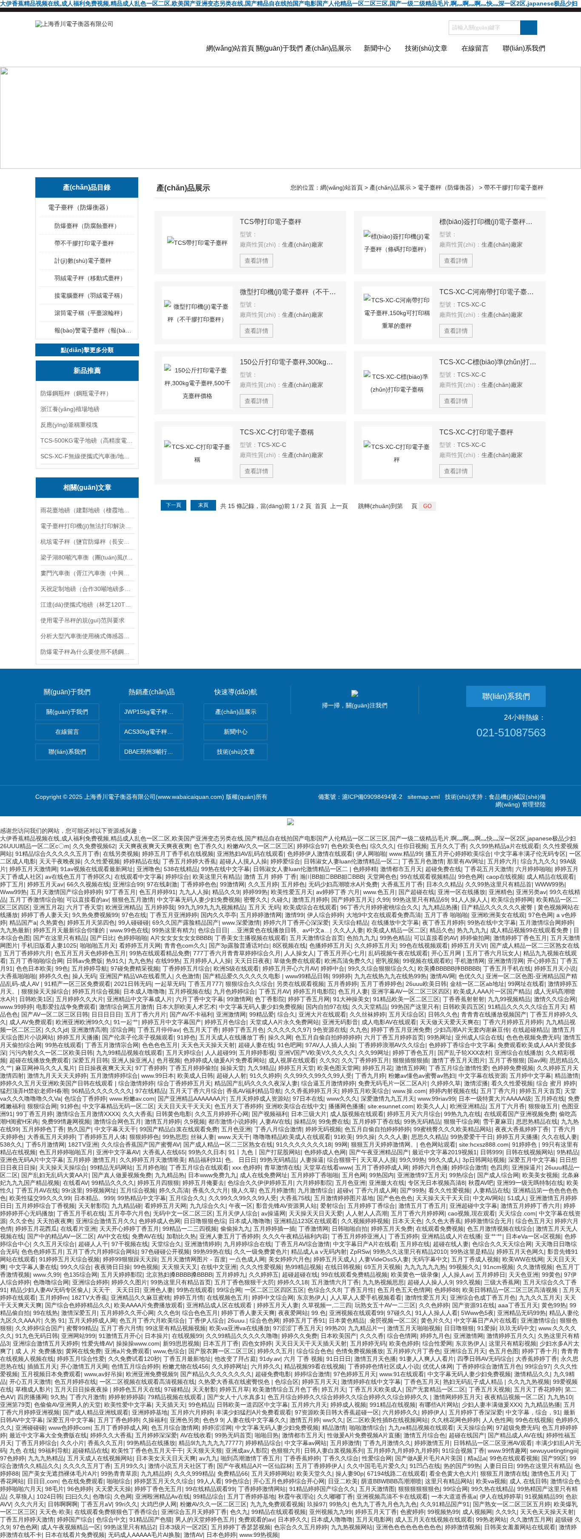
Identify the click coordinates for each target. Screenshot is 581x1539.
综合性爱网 (437, 1343)
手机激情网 (469, 960)
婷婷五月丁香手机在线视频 (178, 853)
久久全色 (21, 1221)
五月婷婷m (53, 1297)
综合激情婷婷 (136, 1083)
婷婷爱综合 (285, 861)
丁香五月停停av (158, 1029)
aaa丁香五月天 (518, 1305)
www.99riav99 (436, 1098)
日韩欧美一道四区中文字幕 (252, 1404)
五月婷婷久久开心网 (127, 1312)
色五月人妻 (353, 991)
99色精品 (200, 1404)
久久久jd (56, 1029)
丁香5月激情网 (45, 1144)
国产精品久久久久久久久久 (216, 1374)
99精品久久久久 (112, 1182)
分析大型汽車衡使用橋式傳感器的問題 (87, 636)
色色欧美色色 (349, 846)
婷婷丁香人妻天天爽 (248, 1312)
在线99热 (167, 960)
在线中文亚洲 (218, 1267)
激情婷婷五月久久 (510, 1335)
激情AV (193, 1534)
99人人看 (209, 1481)
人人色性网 (497, 1420)
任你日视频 (412, 846)
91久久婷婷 (265, 1075)
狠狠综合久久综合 (249, 983)
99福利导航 (53, 1450)
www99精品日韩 (307, 976)
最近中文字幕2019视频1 (444, 1152)
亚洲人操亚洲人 (132, 1060)
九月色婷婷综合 (234, 991)
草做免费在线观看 (297, 960)
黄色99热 (553, 1305)
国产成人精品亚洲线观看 (95, 1412)
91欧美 (343, 1136)
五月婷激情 (345, 1443)
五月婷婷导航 (89, 968)
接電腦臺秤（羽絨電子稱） (90, 295)
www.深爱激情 (241, 922)
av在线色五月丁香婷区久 (78, 876)
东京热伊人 (312, 1297)
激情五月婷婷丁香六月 (530, 1205)
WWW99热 (549, 884)
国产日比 (102, 937)
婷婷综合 (177, 876)
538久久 (11, 1144)
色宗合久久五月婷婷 (301, 1527)
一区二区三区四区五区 (274, 1289)
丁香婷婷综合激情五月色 (488, 1366)
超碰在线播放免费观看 (39, 1060)
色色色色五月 (160, 1045)
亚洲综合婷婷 (90, 1282)
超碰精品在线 (90, 1450)
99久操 (365, 1136)
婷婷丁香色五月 (413, 1052)
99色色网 (470, 876)
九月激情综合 (315, 1190)
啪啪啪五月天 (98, 945)
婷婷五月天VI (469, 945)
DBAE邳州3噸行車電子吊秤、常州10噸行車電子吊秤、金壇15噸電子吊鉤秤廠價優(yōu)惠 (153, 751)
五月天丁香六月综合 (196, 1091)
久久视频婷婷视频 (365, 1221)
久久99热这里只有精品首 (498, 884)
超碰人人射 (231, 1075)
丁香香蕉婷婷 (301, 1458)
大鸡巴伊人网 (159, 1504)
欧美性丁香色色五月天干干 (147, 1450)
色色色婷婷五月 (42, 1251)
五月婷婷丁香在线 (376, 1121)
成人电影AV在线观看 (389, 1022)
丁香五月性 (359, 1289)
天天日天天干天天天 (184, 1106)
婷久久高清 (174, 1190)
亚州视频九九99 (330, 1511)
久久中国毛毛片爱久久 (376, 1465)
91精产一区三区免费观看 (77, 983)
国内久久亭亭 (218, 914)
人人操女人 (299, 953)
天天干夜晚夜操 (60, 861)
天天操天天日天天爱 (315, 1213)
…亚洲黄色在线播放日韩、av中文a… (280, 930)
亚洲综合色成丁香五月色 (482, 1297)
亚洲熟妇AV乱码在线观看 (250, 853)
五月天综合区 (406, 1014)
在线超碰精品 (530, 1029)
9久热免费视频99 (95, 914)
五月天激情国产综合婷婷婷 (66, 892)
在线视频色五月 (227, 1297)
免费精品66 (232, 1473)
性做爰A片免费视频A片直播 (363, 1435)
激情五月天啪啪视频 (414, 1328)
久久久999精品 (194, 1473)
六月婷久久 (266, 1366)
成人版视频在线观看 (357, 1113)
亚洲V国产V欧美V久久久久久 (316, 1052)
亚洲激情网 (231, 1014)
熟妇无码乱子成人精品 (473, 1381)
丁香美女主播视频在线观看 (250, 937)
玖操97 (316, 1504)
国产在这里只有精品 (60, 937)
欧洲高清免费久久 (348, 960)
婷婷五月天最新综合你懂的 (69, 930)
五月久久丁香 (448, 846)
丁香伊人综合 (206, 1320)
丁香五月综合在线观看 (199, 1167)
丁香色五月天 (422, 1381)
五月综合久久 (187, 1198)
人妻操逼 (312, 1159)
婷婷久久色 (54, 976)
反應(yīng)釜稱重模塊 (69, 424)
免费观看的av (256, 1519)
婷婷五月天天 (320, 1381)
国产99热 (412, 1190)
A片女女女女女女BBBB (181, 937)
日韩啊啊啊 (62, 1504)
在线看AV (75, 1182)
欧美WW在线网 (522, 1259)
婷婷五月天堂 (296, 1068)
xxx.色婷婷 (246, 1167)
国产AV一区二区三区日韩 (54, 1014)
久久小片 (72, 1443)
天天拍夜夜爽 (54, 1221)
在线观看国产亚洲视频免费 (519, 1113)
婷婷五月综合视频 (96, 991)
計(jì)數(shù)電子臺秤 (82, 260)
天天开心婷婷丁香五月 (129, 1228)
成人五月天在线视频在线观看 (434, 1519)
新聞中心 (377, 48)
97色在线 (134, 914)
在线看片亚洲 (78, 1228)
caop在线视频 (504, 876)
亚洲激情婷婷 (202, 1244)
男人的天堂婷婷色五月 (205, 1519)
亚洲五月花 (48, 907)
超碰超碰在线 (300, 1274)
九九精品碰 (126, 1205)
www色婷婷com (69, 1427)
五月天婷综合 (184, 1052)
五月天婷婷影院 (121, 1274)
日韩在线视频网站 (529, 1152)
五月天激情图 (377, 1488)
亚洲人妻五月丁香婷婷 (229, 1236)
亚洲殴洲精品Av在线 (162, 1496)
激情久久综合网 (554, 999)
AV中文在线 (112, 1236)
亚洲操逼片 (526, 1167)
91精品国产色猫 (150, 1519)
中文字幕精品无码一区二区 (118, 1106)
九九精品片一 (366, 1328)
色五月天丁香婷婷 (238, 1106)
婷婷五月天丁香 (376, 1511)
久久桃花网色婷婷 (455, 1420)
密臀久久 (256, 899)
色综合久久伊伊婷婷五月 (260, 1182)
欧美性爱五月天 (292, 892)
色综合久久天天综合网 (502, 1244)
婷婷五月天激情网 (33, 869)
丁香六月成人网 (376, 1190)
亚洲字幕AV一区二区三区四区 (410, 991)
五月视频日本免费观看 (51, 1374)
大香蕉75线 (295, 1198)
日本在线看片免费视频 (75, 1534)
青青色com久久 (184, 945)
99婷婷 (341, 976)
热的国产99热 (462, 1465)
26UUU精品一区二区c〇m (34, 846)
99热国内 (381, 1175)
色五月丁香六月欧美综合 (152, 1320)
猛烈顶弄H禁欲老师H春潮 (34, 1091)
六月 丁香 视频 (303, 1358)
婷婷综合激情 (469, 1167)
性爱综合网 (377, 1458)
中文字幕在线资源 (482, 1075)
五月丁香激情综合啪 (36, 899)
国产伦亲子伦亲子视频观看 (138, 1037)
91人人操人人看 (436, 1312)
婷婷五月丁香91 (304, 1320)
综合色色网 (264, 1320)
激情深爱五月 (79, 1312)
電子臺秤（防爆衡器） (80, 207)
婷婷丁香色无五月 (158, 1488)
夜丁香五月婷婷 (443, 922)
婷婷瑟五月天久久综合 (164, 1481)
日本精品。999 (94, 1198)
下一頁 (173, 505)
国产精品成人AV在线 (515, 1435)
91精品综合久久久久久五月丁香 (57, 853)
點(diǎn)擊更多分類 (87, 349)
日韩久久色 (443, 1014)
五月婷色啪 (151, 1167)
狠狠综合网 (42, 1106)
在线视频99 (187, 1335)
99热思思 (174, 1136)
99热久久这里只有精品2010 (410, 1251)
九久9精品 (261, 1068)
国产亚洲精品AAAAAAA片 (192, 1098)
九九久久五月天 (540, 1297)
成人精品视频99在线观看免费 (530, 930)
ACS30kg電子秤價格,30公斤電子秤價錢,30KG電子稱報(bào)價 (153, 731)
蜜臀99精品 (81, 1328)
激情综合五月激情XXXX (87, 1113)
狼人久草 (243, 1190)
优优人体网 (438, 1366)
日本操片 (156, 1335)
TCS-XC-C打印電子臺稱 (277, 432)
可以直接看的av (87, 899)
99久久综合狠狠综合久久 (381, 968)
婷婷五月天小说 (555, 968)
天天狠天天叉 (179, 1267)
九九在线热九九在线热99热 (390, 976)
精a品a (476, 1458)
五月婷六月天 (309, 1404)
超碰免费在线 (443, 869)
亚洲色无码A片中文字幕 (31, 1159)
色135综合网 (80, 1274)
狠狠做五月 (543, 1106)
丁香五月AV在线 (36, 1190)
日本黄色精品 (347, 1320)
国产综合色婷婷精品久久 (78, 1305)
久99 (382, 899)
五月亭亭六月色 (129, 1213)
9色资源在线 (329, 1029)
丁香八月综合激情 (278, 1129)
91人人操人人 (469, 899)
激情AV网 (442, 976)
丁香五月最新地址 (187, 1358)
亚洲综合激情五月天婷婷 (45, 1343)
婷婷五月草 (234, 1389)
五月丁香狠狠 (506, 1060)
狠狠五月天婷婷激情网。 (383, 1144)
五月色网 (354, 1175)
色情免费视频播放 (359, 1351)
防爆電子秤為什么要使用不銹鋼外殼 (87, 651)
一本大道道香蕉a (453, 1496)
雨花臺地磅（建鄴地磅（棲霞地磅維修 (87, 510)
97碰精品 (176, 1389)
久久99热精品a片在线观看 (504, 846)
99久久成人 (443, 1159)
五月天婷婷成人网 (92, 1320)
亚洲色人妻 (158, 1289)
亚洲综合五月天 (464, 1351)
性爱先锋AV (97, 1343)
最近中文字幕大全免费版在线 (48, 1435)
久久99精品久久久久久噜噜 (242, 1335)
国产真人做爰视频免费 (121, 1175)
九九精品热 (170, 1175)
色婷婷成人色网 (325, 1152)
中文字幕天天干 (115, 1129)
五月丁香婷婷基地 (251, 1496)
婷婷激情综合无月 (488, 1221)
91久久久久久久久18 (303, 1144)
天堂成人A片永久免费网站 (284, 1022)
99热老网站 (491, 1519)
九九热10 (559, 1397)
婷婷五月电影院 (314, 991)
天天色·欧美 (55, 1511)
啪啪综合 (119, 1481)
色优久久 (470, 976)
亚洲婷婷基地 (150, 1412)
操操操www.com (137, 1343)
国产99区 (553, 1458)
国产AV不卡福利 (191, 1014)
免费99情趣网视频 (66, 1121)
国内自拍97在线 (327, 1006)
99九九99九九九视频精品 (211, 907)
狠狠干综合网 (461, 1121)
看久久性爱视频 (512, 1083)
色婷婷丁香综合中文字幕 (461, 1045)
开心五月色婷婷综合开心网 (289, 1481)
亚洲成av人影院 (246, 1450)
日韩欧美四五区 (463, 1006)
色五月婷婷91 (157, 892)
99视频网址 (101, 1190)
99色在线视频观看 (423, 945)
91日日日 (338, 1358)
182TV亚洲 (83, 1144)
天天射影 (204, 1389)
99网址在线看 (526, 983)
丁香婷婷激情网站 (262, 1488)
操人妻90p (350, 1473)
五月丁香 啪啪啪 (446, 914)
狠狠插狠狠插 (410, 1060)
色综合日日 (213, 930)
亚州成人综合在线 (479, 1037)
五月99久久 (129, 1465)
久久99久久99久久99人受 (318, 1075)
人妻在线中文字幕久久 (256, 1420)
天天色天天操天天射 (208, 1045)
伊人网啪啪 (371, 853)
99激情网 (232, 884)
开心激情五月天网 (84, 1366)
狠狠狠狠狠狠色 (419, 1488)
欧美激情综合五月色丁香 (285, 1389)
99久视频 (468, 1282)
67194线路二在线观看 (396, 1473)
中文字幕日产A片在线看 (364, 1244)
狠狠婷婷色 (144, 1136)
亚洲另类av (531, 892)
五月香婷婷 (342, 983)
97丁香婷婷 (150, 1068)
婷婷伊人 (433, 1412)
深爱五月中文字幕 (532, 1159)
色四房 (499, 1167)
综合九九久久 (538, 861)
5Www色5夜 (477, 1312)
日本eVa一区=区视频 (533, 1236)
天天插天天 (170, 1404)
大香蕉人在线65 (163, 1152)
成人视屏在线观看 (292, 1060)
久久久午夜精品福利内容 (295, 1236)
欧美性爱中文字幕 (128, 1404)
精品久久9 (225, 892)
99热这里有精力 (173, 930)
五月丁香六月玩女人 (493, 953)
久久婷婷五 (264, 1274)
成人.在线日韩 (528, 1481)
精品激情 (566, 1075)
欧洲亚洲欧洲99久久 (83, 1022)
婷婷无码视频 (323, 1129)
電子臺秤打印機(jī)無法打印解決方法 (87, 525)
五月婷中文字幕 (530, 1075)
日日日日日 (106, 1014)
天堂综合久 (166, 1244)
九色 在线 (22, 1450)
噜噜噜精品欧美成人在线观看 (291, 1136)
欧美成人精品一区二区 (396, 930)
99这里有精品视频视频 (175, 1328)
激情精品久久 (532, 1374)
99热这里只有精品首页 (181, 1282)
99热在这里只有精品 (544, 1465)
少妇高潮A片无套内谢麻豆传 (471, 1029)
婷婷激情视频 (463, 1527)
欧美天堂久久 (314, 1473)
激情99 (294, 914)
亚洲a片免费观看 (127, 1351)
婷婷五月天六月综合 (414, 1113)
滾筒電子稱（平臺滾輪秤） (90, 313)
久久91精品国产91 (445, 1504)
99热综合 (461, 1175)
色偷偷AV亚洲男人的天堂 (67, 1404)
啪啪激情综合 (367, 1427)
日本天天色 (407, 1221)
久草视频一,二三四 (326, 1305)
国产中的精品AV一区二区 (60, 1236)
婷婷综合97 (312, 846)
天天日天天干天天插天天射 (311, 1343)
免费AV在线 (147, 1236)
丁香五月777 (205, 983)
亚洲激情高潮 (89, 1029)
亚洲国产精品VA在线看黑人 (136, 976)
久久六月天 (29, 1504)
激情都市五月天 (401, 869)
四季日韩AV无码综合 (484, 1358)
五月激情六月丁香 (335, 1282)
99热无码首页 (233, 1435)
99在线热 (45, 1312)
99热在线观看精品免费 (159, 953)
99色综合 (237, 1481)
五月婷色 (293, 884)
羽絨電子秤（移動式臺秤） (90, 278)
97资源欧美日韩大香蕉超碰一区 (337, 1412)
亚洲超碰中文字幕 (473, 1205)
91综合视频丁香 (463, 1450)
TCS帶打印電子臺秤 (271, 221)
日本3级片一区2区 (183, 1527)
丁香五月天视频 (489, 1389)
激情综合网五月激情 (126, 1006)
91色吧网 (289, 1045)
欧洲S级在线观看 (236, 968)
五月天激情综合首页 (316, 937)
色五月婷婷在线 (75, 1381)
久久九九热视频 (529, 1381)
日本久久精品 (444, 884)
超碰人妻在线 (256, 1045)
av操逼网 (273, 1213)
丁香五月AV (274, 991)
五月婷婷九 (230, 1274)
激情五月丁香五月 (422, 1205)
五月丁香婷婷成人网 (382, 1167)
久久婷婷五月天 (375, 945)
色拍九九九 (361, 937)
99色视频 (146, 1267)
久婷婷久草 (446, 1083)
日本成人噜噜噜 (144, 991)
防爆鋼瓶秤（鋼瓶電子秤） (76, 393)
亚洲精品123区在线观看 (306, 1221)
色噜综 (102, 1496)
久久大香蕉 (137, 1113)
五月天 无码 (264, 907)
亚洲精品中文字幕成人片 (139, 999)
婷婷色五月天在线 (137, 1389)
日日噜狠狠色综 (204, 1221)
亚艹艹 (493, 1236)
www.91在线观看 (401, 1374)
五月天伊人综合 (237, 1213)
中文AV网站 (488, 1198)
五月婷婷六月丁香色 (413, 1351)
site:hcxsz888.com (484, 1144)
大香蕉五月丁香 (402, 884)
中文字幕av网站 (306, 1443)
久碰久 (280, 899)
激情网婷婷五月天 (457, 1397)
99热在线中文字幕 (225, 869)
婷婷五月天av (45, 884)
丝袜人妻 (202, 1136)
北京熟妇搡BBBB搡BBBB (179, 1274)
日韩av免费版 (84, 960)
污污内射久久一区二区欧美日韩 (51, 1052)
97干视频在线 (129, 1244)
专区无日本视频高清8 (436, 1182)
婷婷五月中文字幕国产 (171, 1022)
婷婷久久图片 (129, 1282)
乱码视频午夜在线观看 (398, 953)
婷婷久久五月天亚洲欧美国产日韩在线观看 (57, 1083)
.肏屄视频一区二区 (392, 1320)
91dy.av (269, 1358)
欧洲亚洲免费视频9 (151, 1374)
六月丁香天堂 (84, 907)
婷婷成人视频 (348, 1404)
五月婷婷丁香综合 (371, 1205)
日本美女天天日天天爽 (166, 1458)
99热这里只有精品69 (420, 899)
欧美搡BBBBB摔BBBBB (449, 968)
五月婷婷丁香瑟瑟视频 (241, 1527)
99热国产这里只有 (415, 1006)
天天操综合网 (475, 1427)
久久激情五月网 (531, 1519)
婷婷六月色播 (430, 1167)
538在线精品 (181, 869)
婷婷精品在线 (141, 861)
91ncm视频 (498, 1267)
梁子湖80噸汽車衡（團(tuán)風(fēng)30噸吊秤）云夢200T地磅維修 (87, 557)
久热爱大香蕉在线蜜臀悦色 (234, 1381)
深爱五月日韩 (90, 1060)
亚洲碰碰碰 (30, 1427)
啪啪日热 (267, 1435)
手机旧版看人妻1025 (49, 945)
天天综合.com (516, 1213)
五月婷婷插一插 (274, 1228)
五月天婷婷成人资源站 (259, 1098)
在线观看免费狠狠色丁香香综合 (116, 1511)
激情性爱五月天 (426, 1297)
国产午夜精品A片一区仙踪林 (254, 1465)
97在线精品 (150, 1091)
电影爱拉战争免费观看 (66, 1006)
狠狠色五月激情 (133, 899)
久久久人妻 (393, 1136)
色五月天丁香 (201, 1029)
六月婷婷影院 (314, 1182)
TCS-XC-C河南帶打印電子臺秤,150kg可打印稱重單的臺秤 (488, 291)
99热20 (335, 1328)
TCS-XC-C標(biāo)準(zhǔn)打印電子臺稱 (488, 362)
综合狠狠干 (342, 1159)
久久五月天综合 (54, 1244)
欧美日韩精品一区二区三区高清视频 (510, 1289)
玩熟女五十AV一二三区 (385, 1305)
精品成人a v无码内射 (319, 1251)
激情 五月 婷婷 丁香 (270, 876)
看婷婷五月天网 (140, 945)
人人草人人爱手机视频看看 (366, 1297)
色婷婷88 (446, 1289)
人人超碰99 (220, 1052)
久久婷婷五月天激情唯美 (152, 1159)
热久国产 (79, 1129)
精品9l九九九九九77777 (210, 1443)
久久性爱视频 (102, 861)
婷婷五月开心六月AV (289, 968)
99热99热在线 (212, 1251)
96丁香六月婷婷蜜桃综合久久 (379, 907)
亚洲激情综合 (538, 1320)
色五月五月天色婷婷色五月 (90, 953)
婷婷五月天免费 (392, 1228)
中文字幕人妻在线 (33, 1267)
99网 (341, 1144)
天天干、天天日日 (116, 1289)
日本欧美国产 (338, 1335)
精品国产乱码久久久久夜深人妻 (256, 1083)
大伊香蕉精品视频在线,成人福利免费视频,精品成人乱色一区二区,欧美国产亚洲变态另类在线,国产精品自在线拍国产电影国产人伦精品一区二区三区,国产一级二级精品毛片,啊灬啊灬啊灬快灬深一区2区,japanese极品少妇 (289, 3)
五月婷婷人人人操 (207, 960)
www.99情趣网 (507, 1450)
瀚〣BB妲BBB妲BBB (332, 876)
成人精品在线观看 (550, 876)
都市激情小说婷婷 (232, 1121)
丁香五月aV (96, 1504)
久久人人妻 (348, 930)
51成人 (516, 1198)
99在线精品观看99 (210, 1488)
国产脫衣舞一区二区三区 (221, 1351)
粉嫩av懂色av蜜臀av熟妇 (421, 1075)
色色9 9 (213, 1420)
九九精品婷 (156, 1473)
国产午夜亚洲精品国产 (379, 1152)
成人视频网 (477, 1511)
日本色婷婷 (221, 1534)
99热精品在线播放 (151, 1443)
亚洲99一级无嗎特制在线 (530, 1182)
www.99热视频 (258, 1534)
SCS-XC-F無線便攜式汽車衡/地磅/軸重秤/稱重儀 (87, 456)
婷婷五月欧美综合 (365, 1091)
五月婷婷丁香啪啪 (315, 1175)
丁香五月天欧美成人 (375, 1389)
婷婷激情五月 (432, 1443)
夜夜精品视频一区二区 (514, 1397)
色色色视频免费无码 (533, 1037)
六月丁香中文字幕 (199, 999)
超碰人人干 (93, 1244)
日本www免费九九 (212, 1175)
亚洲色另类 (184, 1420)
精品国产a (23, 922)
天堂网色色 (382, 876)
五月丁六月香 (507, 1106)
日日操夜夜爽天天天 (105, 1068)
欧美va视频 (491, 1481)
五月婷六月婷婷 (192, 1412)
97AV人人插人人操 (330, 1045)
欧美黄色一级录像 (415, 1274)
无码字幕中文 (430, 1259)
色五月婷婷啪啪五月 (66, 1152)
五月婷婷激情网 (261, 914)
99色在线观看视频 (514, 1458)
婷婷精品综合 (263, 1443)
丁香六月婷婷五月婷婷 (512, 1022)
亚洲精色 (501, 892)
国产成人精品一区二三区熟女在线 (534, 945)
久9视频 (194, 1121)
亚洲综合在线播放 (518, 1052)
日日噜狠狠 (459, 1328)
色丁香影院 (270, 999)
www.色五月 (379, 892)
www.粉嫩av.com (131, 1098)
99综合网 (228, 1289)
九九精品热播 (440, 907)
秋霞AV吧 (480, 1182)
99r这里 (72, 1190)
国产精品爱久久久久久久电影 (242, 976)
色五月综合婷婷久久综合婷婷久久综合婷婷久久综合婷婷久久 (349, 1397)
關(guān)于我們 (279, 48)
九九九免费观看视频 (277, 1504)
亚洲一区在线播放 (461, 892)
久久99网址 (374, 1052)
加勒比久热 (181, 1236)
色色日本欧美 (34, 968)
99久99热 (412, 1159)
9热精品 (567, 1152)
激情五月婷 (304, 1420)
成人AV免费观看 (30, 1022)
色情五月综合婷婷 (135, 1366)
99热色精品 (395, 937)
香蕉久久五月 (105, 1443)
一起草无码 (170, 983)
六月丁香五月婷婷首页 (394, 1037)
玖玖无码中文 (517, 1328)
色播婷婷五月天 (330, 945)
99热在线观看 (63, 1045)
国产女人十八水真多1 (235, 1397)
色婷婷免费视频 (512, 1068)
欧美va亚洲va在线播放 (239, 1328)
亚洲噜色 (148, 869)
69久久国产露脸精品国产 (185, 922)
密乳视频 (387, 960)
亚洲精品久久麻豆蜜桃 (140, 1297)
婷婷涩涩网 (217, 1427)
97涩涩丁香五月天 (297, 1328)
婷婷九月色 (435, 1335)
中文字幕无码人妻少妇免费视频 (198, 899)
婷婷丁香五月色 (243, 1029)
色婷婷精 (365, 869)
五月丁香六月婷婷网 (417, 1213)
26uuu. (237, 1320)
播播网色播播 (346, 1106)
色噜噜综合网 (51, 1282)
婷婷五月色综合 (225, 1022)
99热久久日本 (206, 1152)
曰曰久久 (77, 1496)
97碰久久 (399, 1312)
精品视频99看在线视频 (314, 1366)
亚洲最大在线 (386, 1182)
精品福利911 (205, 1159)
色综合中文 (111, 1519)
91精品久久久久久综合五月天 (527, 1006)
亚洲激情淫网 (506, 960)
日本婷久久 (293, 1519)
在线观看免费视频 (440, 1228)
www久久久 (342, 1098)
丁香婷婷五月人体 (102, 1136)
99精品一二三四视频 (189, 1228)
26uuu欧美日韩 (426, 983)
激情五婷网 (410, 1068)
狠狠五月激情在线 (504, 1473)
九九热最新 (15, 930)
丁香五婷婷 (403, 1236)
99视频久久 (464, 1267)
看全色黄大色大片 (453, 1473)
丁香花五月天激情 (488, 869)
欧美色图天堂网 (338, 1068)
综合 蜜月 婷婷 (555, 1083)
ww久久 (333, 1420)
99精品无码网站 (111, 1167)
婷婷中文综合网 (272, 1297)
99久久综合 (75, 1267)
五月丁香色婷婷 (118, 1420)
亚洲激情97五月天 (421, 1175)
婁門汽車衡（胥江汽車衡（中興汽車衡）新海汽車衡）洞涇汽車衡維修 (87, 573)
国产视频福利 (270, 1113)
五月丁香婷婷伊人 (319, 1465)
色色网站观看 (438, 1144)
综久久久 (382, 846)
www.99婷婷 (16, 1006)
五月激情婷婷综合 (114, 1075)
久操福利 (154, 1420)
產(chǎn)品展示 (328, 48)
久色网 (123, 1496)
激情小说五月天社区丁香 (181, 1465)
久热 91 (55, 1320)
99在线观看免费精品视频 (354, 1274)
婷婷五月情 (188, 1297)
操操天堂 (232, 1068)
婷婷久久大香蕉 (111, 1435)
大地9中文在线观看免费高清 (383, 914)
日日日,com (42, 1481)
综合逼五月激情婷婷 (328, 1083)
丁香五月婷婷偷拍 (193, 1068)
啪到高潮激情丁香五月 (250, 1458)
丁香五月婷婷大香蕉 (189, 861)
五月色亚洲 (236, 1129)
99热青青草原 (119, 1473)
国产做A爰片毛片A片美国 (429, 1458)
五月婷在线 (549, 1098)
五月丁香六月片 (145, 1014)
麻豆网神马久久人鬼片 (45, 1068)
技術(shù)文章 (426, 48)
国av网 (537, 1060)
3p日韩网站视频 (483, 1159)
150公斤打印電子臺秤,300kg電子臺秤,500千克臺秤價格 (289, 362)
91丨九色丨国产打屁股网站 (264, 1152)
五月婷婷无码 (368, 1343)
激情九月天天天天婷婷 (57, 1075)
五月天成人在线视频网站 (100, 1458)
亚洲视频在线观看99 (356, 1312)
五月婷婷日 (490, 1274)
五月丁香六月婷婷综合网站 (102, 1251)
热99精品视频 (303, 1267)
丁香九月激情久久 (387, 1443)
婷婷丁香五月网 (309, 999)
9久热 (58, 1397)
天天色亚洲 (523, 1274)
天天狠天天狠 (204, 1450)
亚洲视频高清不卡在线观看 (392, 1496)
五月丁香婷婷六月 (27, 953)
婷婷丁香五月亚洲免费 (400, 1029)
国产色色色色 (395, 1198)
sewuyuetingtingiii (553, 1450)
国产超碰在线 (416, 892)
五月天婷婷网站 (272, 1473)
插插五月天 (42, 1366)
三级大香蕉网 (502, 1282)
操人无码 (84, 976)
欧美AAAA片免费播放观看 (148, 1305)
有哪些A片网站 (439, 1404)
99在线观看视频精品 (427, 876)
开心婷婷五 (542, 960)
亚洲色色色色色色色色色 (408, 1527)
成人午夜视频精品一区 (70, 1527)
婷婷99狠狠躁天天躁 (130, 1259)
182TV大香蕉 (89, 1297)
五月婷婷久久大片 (79, 999)
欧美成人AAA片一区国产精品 (491, 991)
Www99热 (13, 892)
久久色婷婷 (434, 1305)
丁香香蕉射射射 (463, 999)
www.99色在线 (129, 930)
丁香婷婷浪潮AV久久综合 (392, 1045)
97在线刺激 (162, 884)
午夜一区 (241, 1205)
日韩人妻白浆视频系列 (334, 1450)
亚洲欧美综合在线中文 (295, 1106)
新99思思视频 (181, 1343)
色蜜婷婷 (412, 1511)
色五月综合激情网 (175, 1427)
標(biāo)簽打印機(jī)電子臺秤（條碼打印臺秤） (488, 221)
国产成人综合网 (498, 1175)
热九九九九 (472, 930)
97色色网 (540, 914)
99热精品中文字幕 (141, 1198)
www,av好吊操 (103, 1374)
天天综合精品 (350, 922)
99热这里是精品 (471, 1251)
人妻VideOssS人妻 (384, 1259)
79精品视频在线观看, (176, 1397)
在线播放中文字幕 (395, 922)
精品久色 (441, 930)
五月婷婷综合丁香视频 (45, 1205)
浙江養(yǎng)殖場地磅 (70, 409)
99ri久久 (126, 1504)
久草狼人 (21, 1496)
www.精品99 (405, 853)
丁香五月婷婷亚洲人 (358, 1236)
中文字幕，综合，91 (533, 1412)
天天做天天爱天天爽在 (449, 1022)
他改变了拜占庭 (235, 1358)
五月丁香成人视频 (475, 1259)
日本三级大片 (309, 1113)
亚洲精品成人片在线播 (451, 1236)
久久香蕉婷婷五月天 (311, 1091)
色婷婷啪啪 (132, 937)
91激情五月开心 (120, 1335)
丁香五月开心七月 (341, 953)
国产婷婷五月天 (352, 899)
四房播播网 (32, 1397)
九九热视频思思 (383, 1282)
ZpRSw (360, 1251)
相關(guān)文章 (87, 487)
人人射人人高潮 (366, 1213)
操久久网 (280, 1037)
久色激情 (187, 976)
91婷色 (186, 1037)
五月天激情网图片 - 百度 (193, 1259)
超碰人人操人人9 (430, 1282)
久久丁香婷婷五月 (365, 1060)
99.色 (318, 1312)
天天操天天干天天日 (443, 1198)
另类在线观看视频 (300, 983)
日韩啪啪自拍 (349, 1228)
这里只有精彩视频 (512, 1343)
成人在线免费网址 (264, 1175)
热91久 (115, 960)
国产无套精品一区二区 (435, 1389)
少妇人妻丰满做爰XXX (491, 1404)
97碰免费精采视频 (135, 968)
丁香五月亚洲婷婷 (173, 914)
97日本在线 (308, 1098)
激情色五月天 (549, 1473)
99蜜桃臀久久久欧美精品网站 (452, 1129)
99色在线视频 (533, 1420)
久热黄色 (52, 922)
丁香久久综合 (341, 1458)
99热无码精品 (422, 1121)
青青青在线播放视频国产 (494, 1014)
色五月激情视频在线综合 (500, 1228)
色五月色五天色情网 (404, 1289)
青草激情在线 (282, 1167)
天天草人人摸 (378, 1159)
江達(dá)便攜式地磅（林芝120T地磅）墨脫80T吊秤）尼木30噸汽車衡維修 (87, 604)
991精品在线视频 (393, 1404)
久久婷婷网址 (230, 1366)
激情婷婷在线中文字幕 (371, 1381)
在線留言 (475, 48)
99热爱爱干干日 (471, 1136)
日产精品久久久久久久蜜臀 (497, 907)
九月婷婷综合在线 (247, 1244)
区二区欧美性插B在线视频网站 (387, 1420)
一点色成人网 (247, 1259)
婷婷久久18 (292, 1282)
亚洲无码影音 (340, 1022)
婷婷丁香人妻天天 (45, 914)
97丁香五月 (120, 892)
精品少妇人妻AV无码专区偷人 (49, 1289)
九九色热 (140, 960)
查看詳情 (256, 260)
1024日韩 (49, 1496)
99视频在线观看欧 (427, 960)
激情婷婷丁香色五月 (520, 937)
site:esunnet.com (390, 1106)
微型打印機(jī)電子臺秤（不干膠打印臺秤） (289, 291)
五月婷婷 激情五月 (91, 1159)
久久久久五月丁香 (87, 1465)
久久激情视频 (535, 1267)
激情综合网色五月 (117, 1121)
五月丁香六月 (498, 1091)
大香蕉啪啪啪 (18, 976)
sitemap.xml (423, 796)
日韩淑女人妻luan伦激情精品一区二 (351, 861)
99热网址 (439, 1037)
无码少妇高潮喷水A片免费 (343, 884)
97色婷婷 (12, 1458)
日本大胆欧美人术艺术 (186, 1006)
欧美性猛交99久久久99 (40, 1198)
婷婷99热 (255, 892)
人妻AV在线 (274, 1121)
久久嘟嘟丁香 (335, 1496)
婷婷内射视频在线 (453, 1091)
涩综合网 (122, 1029)
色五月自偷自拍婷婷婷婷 (328, 1037)
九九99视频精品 (509, 999)
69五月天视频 (382, 1267)
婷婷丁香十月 (540, 1351)
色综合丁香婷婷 (85, 1098)
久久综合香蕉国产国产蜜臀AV (140, 1144)
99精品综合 (208, 1496)
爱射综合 (332, 1205)
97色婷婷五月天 (354, 1374)
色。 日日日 (240, 1159)
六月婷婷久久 (400, 1412)
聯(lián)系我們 (524, 48)
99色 (61, 968)
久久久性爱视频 (261, 1267)
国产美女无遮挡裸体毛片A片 (59, 1473)
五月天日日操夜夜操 (82, 1389)
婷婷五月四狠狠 (158, 1182)
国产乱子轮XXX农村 (464, 1052)
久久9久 (506, 1511)
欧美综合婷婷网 (512, 899)
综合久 (286, 1014)
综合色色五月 (200, 1312)
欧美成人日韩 (195, 1075)
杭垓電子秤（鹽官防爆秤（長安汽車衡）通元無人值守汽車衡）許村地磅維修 (87, 541)
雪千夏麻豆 (498, 1121)
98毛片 (54, 1488)
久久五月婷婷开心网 (221, 1113)
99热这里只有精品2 (130, 1527)
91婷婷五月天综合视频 (69, 1259)
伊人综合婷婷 (325, 914)
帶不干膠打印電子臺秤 (84, 243)
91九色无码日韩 (36, 1335)
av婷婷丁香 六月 (338, 892)
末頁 (203, 505)
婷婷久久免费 (299, 1335)
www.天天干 (234, 1136)
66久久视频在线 (88, 884)
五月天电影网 (374, 1519)
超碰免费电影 (273, 1374)
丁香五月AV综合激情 (302, 1244)
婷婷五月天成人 (334, 1259)
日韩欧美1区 (35, 999)
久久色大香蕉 (443, 1221)
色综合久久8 (324, 1289)
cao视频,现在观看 (471, 1213)
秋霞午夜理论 (296, 1496)
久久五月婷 (263, 884)
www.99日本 (157, 1075)
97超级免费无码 (517, 1427)
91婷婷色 (525, 1144)
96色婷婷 (79, 1488)
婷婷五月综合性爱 (81, 1358)
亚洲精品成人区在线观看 (219, 1305)
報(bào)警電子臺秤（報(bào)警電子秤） (93, 330)
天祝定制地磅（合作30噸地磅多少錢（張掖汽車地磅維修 (87, 588)
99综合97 (537, 1366)
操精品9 (304, 1121)
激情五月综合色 (424, 1435)
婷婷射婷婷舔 (126, 1397)
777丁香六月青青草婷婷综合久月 (237, 953)
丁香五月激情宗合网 (112, 1045)
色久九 (239, 1511)
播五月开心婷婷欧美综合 (458, 853)
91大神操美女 (351, 999)
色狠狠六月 (286, 1450)
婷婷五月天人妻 (278, 1305)
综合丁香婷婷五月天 (184, 1083)
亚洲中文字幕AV (117, 1152)
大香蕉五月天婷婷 (51, 1136)
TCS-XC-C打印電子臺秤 (476, 432)
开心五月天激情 (30, 1381)
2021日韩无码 (132, 983)
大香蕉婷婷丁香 (536, 1358)
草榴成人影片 (33, 1389)
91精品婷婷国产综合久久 (322, 1488)
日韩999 (491, 1152)
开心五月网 (447, 953)
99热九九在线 (462, 1113)
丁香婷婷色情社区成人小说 (383, 1366)
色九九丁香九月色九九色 (384, 1504)
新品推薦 (87, 370)
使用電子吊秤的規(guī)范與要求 (82, 620)
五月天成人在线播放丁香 (232, 1037)
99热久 (338, 1504)
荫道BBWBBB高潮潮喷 (391, 1481)
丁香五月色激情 (423, 861)
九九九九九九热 (425, 1267)
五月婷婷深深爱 (156, 1435)
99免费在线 (334, 1121)
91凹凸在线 (425, 1465)
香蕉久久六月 (210, 1190)
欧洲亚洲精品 (123, 907)
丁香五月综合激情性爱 (458, 1068)
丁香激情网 (313, 1228)
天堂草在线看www (327, 1167)
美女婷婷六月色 (289, 1259)
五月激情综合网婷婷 (546, 922)
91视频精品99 (543, 1496)
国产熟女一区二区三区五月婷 (511, 1504)
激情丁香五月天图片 (458, 1060)
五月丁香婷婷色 (381, 983)
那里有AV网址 (465, 861)
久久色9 (168, 1312)
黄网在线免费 (83, 1351)
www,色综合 (169, 1351)
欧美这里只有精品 (216, 876)
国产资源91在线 (473, 1305)
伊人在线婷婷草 (500, 1496)
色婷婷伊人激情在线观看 (320, 853)
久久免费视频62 (94, 846)
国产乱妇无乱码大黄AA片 (54, 1175)
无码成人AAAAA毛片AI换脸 (144, 1534)
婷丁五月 (12, 884)
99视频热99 (443, 1511)
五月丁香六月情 (121, 1328)
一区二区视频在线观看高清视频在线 (147, 1381)
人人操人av (457, 1274)
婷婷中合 (333, 968)
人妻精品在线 (491, 1190)
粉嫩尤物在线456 (185, 1366)
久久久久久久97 (288, 1029)
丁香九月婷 (370, 1075)
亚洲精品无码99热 (521, 1312)
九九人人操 (194, 892)
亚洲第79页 (15, 1404)
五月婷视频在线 (189, 991)
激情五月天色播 (375, 1358)
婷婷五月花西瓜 (36, 1228)
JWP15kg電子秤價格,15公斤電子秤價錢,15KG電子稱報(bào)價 (153, 711)
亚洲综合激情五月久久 (105, 1221)
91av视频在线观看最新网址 (96, 869)
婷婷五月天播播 (78, 1037)
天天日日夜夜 (252, 960)
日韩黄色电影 (173, 1113)
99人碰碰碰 (133, 922)
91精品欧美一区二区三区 (406, 999)
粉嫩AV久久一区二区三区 (260, 846)
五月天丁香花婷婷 (537, 1389)
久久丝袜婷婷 (367, 1014)
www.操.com (409, 1091)
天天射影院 (93, 1205)
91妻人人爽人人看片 (426, 1358)
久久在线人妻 (559, 1136)
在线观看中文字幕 (138, 876)
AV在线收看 (195, 1435)
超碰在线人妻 (451, 1244)
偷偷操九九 (235, 1228)
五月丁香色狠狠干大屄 (244, 1282)
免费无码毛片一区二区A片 (392, 1083)
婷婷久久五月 (275, 1351)
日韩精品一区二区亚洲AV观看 (492, 1443)
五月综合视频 (138, 1190)
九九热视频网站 (352, 1527)
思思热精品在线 (537, 1121)
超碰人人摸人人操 (243, 861)
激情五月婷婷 (310, 899)
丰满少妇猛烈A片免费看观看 (253, 1412)
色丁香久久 (208, 846)
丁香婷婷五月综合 (186, 968)
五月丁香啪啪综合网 (36, 960)
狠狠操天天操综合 (45, 991)
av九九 (208, 1458)
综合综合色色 (314, 1351)
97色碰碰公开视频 (165, 1251)
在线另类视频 (121, 853)
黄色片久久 (435, 1320)
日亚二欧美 (343, 1481)
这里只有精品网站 (449, 1481)
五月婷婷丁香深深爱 (475, 1412)
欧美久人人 (432, 1106)
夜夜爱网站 (293, 1312)
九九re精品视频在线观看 (420, 1427)
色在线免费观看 (82, 1481)
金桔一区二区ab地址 (477, 983)
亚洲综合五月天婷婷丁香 (194, 1511)
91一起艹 (126, 1022)
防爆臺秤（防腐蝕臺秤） (87, 225)
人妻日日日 (498, 1465)
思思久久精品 (429, 1136)
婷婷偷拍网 (475, 937)
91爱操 (486, 1328)
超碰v (344, 1190)
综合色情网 (402, 1335)
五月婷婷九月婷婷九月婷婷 (403, 1450)
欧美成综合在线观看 (310, 907)
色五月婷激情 (276, 1190)
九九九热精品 (46, 1458)
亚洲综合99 (128, 884)
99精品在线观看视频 (278, 1511)
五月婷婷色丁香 (43, 1129)
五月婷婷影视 (257, 1052)
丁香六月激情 (87, 1397)
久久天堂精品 (369, 1006)
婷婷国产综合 (75, 1519)
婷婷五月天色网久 (520, 1251)
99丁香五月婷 (34, 1113)
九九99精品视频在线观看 (129, 1052)
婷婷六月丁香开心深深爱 (296, 922)
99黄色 (551, 1274)
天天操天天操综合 (63, 1167)
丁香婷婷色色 (198, 884)
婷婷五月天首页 (540, 1091)
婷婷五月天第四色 (91, 922)
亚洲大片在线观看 (322, 1014)
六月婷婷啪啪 (533, 869)
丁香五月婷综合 (36, 1443)
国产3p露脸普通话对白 (239, 945)
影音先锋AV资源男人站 (286, 1205)
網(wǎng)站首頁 (230, 48)
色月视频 (168, 1060)
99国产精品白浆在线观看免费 (179, 1129)
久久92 (328, 1060)
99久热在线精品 (492, 1488)
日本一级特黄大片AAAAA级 (495, 1098)
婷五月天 (333, 1389)
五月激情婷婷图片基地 (343, 1198)
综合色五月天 (533, 1221)
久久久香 (372, 1335)
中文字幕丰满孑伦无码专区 (530, 853)
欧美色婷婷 (404, 1343)
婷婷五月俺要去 (203, 1182)
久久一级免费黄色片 (261, 1251)
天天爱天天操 (113, 1488)
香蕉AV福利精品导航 (253, 1091)
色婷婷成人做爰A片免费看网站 (224, 1060)
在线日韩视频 (343, 1267)
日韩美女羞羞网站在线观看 (519, 1527)
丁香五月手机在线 (507, 968)
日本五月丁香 (221, 1343)
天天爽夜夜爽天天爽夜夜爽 (154, 846)
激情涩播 (476, 1083)
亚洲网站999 (78, 1335)
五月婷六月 (502, 861)
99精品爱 (261, 1014)
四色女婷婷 (257, 1343)
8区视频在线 (289, 945)
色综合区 (287, 1381)
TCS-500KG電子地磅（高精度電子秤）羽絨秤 (87, 440)
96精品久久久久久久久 (101, 1091)
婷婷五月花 (377, 1068)
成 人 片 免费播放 (38, 1351)
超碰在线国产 (466, 1435)
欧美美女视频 (540, 1175)
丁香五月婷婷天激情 (27, 1519)
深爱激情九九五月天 (387, 1098)
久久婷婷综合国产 (39, 1328)
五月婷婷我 (159, 907)
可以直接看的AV (435, 937)
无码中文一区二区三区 (183, 1213)
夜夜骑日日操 (112, 1267)
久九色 (358, 1029)
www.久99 (46, 1274)
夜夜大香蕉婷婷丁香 (522, 1129)
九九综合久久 (207, 1205)
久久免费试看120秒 (134, 1358)
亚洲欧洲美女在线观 (498, 914)
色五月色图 (503, 1351)
